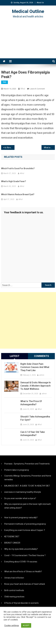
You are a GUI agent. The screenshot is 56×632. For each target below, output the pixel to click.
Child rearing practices (14, 596)
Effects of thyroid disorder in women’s (21, 603)
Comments (41, 355)
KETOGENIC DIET (11, 536)
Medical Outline (28, 11)
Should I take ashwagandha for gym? (35, 418)
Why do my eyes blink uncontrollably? (21, 549)
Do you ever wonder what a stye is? (20, 498)
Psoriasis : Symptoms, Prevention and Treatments (27, 464)
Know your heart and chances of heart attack (24, 584)
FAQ (4, 82)
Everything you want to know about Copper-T (24, 530)
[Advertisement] (28, 42)
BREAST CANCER (12, 543)
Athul (22, 88)
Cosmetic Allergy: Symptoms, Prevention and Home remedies (27, 478)
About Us (40, 3)
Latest (14, 355)
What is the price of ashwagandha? (31, 403)
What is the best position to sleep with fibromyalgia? (49, 147)
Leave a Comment (37, 89)
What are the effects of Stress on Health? (23, 571)
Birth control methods (14, 590)
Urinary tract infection (14, 578)
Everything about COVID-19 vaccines (20, 561)
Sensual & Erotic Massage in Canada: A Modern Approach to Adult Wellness (35, 385)
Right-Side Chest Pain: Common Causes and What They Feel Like (34, 367)
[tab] (14, 356)
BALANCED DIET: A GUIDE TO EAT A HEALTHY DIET (27, 486)
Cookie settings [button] (11, 625)
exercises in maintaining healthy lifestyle (22, 492)
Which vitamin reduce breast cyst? (17, 194)
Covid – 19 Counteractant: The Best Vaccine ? (25, 555)
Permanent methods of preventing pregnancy (25, 524)
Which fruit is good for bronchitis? (18, 168)
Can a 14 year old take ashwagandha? (32, 434)
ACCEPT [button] (26, 625)
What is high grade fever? (13, 181)
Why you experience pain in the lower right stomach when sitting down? (27, 506)
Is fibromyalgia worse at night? (10, 147)
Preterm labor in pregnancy (16, 470)
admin (41, 375)
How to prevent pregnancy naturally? (20, 517)
